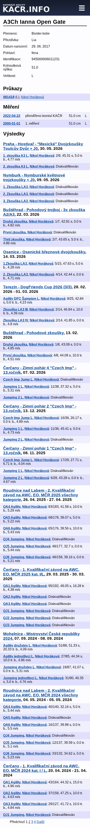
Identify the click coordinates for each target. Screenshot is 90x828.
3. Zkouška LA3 (15, 201)
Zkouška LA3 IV (15, 320)
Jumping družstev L (19, 667)
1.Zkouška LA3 (15, 263)
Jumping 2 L (13, 397)
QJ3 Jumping (13, 625)
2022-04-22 (11, 116)
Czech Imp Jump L (18, 379)
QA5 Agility (12, 517)
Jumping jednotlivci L (20, 678)
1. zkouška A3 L (15, 155)
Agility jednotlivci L (18, 656)
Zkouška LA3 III (15, 309)
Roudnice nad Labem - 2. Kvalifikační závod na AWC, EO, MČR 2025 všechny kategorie (40, 495)
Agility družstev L (17, 645)
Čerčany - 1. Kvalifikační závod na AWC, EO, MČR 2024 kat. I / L (41, 768)
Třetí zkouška (13, 239)
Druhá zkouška (15, 221)
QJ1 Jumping (13, 611)
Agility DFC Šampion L (21, 298)
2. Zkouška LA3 (15, 194)
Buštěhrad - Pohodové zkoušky (33, 333)
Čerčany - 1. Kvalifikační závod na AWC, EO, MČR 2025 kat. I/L (41, 571)
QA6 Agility (12, 528)
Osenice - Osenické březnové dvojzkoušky (44, 252)
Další (40, 822)
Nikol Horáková (32, 97)
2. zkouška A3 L (15, 166)
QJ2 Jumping (13, 618)
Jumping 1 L (13, 386)
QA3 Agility (12, 604)
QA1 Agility (12, 586)
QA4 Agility (12, 506)
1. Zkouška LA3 (15, 187)
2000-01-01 (11, 123)
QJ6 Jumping (13, 557)
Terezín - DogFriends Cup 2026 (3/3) (37, 287)
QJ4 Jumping (13, 539)
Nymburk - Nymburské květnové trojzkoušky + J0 (34, 177)
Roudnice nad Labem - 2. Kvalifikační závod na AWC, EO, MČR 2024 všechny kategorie (40, 695)
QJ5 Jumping (13, 546)
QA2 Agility (12, 596)
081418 (8, 97)
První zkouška (14, 232)
